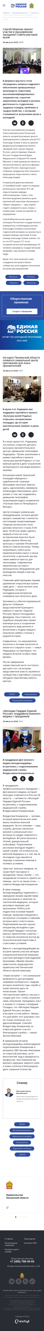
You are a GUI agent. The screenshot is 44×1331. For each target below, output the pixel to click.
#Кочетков (31, 283)
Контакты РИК (30, 1243)
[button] (15, 1217)
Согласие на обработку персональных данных (22, 1309)
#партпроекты (31, 694)
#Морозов (13, 277)
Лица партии (29, 1239)
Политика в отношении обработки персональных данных (22, 1306)
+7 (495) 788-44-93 (22, 1261)
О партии (9, 1239)
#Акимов (13, 283)
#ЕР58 (12, 694)
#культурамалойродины (22, 700)
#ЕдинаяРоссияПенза (22, 1148)
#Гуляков (31, 277)
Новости (34, 13)
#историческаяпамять (22, 1130)
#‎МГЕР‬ (22, 1155)
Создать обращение (22, 311)
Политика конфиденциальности (22, 1302)
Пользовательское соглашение (22, 1300)
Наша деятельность (20, 13)
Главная (6, 13)
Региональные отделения (11, 1244)
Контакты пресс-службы (12, 1250)
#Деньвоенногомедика (22, 1136)
